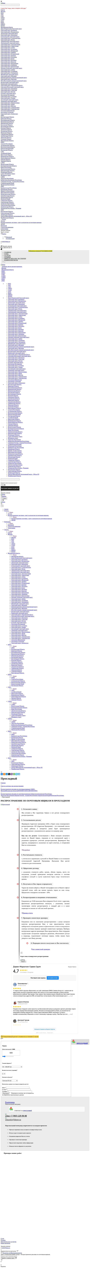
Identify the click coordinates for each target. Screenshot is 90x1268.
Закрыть (23, 961)
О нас (2, 1238)
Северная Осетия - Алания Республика (25, 795)
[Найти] (2, 485)
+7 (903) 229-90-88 (18, 1116)
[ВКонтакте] (2, 774)
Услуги (10, 514)
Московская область (17, 556)
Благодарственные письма (10, 5)
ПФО (13, 734)
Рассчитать (6, 1093)
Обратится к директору (35, 251)
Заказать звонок (7, 246)
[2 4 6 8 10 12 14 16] (36, 1074)
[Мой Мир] (7, 774)
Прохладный (82, 1043)
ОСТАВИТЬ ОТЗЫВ (47, 251)
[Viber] (12, 774)
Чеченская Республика (57, 795)
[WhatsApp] (14, 774)
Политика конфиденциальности (12, 1253)
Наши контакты (5, 1243)
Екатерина (10, 1102)
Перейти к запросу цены (7, 1258)
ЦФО (13, 647)
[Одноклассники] (4, 774)
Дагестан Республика (7, 795)
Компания (11, 525)
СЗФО (13, 704)
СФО (12, 690)
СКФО (13, 722)
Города (10, 532)
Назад (11, 512)
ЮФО (13, 677)
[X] (9, 774)
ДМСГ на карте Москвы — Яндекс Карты (44, 1032)
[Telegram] (19, 774)
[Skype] (16, 774)
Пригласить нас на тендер (8, 1241)
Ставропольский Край (43, 795)
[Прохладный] (5, 804)
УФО (12, 761)
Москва (13, 537)
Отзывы (3, 1240)
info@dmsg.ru (6, 241)
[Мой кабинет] (1, 504)
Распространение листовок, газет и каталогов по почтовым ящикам (31, 518)
